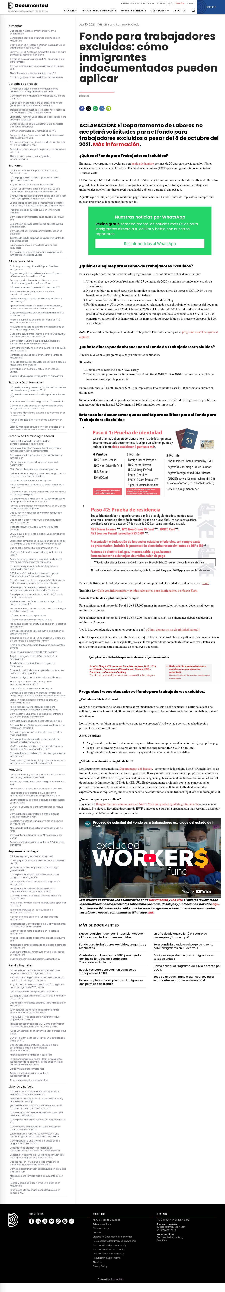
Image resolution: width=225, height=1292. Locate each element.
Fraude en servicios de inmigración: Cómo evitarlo (37, 401)
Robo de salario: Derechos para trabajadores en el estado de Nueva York (37, 136)
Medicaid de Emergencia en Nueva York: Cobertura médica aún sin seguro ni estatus (37, 979)
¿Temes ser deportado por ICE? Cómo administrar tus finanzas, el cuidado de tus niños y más (37, 1025)
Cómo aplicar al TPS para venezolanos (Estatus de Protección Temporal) (37, 726)
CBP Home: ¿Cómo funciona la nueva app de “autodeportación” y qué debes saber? (34, 575)
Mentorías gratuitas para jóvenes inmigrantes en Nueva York (36, 356)
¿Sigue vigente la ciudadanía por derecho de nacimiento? (34, 463)
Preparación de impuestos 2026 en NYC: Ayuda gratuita (35, 211)
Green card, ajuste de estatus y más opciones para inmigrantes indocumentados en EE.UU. (37, 762)
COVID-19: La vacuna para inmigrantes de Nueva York (36, 808)
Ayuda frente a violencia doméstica (29, 1080)
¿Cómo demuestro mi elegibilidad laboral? (173, 629)
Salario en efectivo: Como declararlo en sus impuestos (33, 246)
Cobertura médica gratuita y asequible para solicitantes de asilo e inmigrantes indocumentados (34, 1048)
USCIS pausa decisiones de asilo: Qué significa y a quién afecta (37, 535)
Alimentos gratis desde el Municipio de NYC (33, 73)
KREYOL (191, 3)
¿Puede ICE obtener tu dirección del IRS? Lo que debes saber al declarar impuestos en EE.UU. (35, 190)
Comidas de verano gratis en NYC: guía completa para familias (37, 60)
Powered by (111, 1279)
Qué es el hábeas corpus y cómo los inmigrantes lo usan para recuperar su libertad (37, 475)
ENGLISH (161, 3)
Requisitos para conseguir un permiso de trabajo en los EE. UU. (38, 150)
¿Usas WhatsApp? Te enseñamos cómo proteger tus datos (38, 1032)
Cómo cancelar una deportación (28, 615)
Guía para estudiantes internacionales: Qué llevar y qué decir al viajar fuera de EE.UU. (37, 335)
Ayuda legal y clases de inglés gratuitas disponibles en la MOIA (38, 904)
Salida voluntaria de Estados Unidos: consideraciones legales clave (30, 442)
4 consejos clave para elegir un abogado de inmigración (34, 918)
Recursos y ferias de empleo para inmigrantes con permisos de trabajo (111, 982)
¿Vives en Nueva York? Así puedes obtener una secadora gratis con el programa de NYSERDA (34, 1135)
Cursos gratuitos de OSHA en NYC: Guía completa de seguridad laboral (36, 125)
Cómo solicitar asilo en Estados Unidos (31, 619)
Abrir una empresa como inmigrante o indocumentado (30, 158)
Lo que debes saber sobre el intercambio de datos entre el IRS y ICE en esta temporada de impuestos (37, 204)
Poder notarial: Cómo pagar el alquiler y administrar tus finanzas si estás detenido (38, 925)
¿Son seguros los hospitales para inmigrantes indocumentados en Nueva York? (34, 1011)
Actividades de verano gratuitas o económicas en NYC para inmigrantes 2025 (37, 328)
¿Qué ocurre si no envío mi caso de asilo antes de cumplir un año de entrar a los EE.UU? (36, 748)
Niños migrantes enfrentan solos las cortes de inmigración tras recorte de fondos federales (34, 589)
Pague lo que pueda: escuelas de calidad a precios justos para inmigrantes (38, 363)
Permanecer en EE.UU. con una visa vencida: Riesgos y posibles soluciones (38, 610)
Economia (15, 165)
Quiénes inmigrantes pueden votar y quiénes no (35, 677)
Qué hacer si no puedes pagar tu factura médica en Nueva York (38, 1004)
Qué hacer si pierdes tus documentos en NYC (34, 548)
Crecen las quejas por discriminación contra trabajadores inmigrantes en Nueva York (34, 90)
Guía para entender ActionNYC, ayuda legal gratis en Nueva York (37, 953)
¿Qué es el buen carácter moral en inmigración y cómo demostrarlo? (36, 603)
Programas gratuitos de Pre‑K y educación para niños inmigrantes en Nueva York (35, 275)
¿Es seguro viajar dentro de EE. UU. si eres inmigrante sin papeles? (38, 997)
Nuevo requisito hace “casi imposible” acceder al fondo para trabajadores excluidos (111, 935)
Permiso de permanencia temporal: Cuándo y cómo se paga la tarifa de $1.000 (38, 507)
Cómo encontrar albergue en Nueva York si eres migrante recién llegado (35, 1128)
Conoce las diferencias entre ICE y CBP (30, 480)
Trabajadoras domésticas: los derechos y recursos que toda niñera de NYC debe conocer (37, 111)
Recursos (84, 95)
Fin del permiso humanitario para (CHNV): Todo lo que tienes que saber (36, 596)
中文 (170, 3)
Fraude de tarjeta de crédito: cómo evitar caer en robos (36, 421)
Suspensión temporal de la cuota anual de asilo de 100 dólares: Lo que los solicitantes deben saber (37, 542)
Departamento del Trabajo (135, 768)
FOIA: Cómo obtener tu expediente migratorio (34, 469)
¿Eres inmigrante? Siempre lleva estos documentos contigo (37, 646)
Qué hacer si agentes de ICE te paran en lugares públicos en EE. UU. (36, 521)
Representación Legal (23, 851)
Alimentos (15, 26)
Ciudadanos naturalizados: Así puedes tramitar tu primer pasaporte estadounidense (37, 500)
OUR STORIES (158, 10)
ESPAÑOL (180, 3)
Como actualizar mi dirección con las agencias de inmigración (37, 755)
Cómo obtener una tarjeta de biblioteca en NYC (35, 287)
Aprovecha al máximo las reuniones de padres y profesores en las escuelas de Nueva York (36, 307)
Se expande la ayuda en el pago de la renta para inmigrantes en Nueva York (183, 946)
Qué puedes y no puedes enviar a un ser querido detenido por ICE (36, 514)
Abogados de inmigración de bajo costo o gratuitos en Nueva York (38, 946)
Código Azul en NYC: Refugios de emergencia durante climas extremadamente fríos (34, 1163)
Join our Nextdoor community (109, 1249)
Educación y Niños (20, 261)
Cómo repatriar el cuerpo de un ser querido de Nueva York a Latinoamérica (34, 740)
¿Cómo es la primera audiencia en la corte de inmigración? (34, 932)
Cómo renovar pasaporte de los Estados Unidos (36, 721)
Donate (97, 1232)
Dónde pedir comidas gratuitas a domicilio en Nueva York (35, 39)
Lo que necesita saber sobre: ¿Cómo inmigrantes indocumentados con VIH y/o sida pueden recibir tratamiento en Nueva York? (36, 1062)
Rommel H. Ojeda (127, 25)
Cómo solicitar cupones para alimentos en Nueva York (37, 67)
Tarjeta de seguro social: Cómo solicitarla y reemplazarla (33, 658)
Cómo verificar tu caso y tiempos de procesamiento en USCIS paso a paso (38, 493)
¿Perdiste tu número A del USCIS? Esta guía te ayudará (34, 528)
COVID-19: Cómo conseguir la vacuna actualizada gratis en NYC (37, 1039)
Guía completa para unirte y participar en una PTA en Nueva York (37, 314)
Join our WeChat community (108, 1253)
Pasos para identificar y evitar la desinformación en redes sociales (38, 414)
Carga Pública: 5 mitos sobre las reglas (31, 688)
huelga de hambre (142, 163)
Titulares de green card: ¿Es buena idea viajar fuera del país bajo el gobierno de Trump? (37, 639)
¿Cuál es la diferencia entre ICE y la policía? (33, 652)
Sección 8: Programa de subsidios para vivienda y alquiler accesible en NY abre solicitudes (37, 1156)
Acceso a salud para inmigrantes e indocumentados (29, 1074)
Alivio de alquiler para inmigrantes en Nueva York (36, 788)
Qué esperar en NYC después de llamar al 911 (34, 991)
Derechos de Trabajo (23, 84)
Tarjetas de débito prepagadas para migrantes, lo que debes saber (37, 239)
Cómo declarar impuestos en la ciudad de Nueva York (37, 218)
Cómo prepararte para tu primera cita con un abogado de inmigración (34, 876)
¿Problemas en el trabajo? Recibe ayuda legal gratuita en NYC (34, 869)
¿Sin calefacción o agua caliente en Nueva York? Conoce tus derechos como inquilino (36, 1107)
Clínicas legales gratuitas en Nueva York (31, 856)
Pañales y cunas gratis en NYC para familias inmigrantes (34, 268)
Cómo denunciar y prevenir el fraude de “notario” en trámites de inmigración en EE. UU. (38, 389)
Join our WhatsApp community (109, 1245)
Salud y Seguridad (20, 965)
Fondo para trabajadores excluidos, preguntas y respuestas (112, 946)
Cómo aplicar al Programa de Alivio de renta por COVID (36, 836)
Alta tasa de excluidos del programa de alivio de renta (36, 829)
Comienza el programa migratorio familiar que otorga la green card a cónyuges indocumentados (38, 694)
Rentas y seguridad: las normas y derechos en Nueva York (35, 1184)
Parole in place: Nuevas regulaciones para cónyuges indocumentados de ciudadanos (34, 708)
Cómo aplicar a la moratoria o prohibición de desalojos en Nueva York (34, 815)
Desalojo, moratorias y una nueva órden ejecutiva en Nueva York (36, 822)
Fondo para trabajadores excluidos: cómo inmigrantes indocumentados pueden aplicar (35, 794)
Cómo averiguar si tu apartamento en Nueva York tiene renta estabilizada (36, 1114)
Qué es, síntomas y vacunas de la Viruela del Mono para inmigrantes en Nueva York (37, 776)
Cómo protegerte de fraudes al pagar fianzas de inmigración (36, 456)
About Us (97, 1262)
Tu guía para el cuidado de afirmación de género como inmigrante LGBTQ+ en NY (37, 986)
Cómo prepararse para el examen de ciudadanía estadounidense (37, 632)
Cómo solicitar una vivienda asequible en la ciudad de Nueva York (38, 1170)
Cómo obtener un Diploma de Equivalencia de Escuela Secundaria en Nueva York (35, 342)
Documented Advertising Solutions (170, 1239)
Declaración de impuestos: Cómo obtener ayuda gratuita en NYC (36, 225)
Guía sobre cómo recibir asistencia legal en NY (35, 959)
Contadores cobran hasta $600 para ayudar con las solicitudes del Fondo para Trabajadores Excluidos (110, 958)
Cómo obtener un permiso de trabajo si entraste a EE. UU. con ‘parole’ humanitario (36, 715)
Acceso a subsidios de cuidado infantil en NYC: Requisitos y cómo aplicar (35, 321)
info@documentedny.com (171, 1226)
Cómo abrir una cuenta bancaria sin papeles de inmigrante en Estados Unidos (36, 253)
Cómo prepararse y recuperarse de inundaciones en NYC (38, 1121)
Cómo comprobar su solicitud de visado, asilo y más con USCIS (36, 733)
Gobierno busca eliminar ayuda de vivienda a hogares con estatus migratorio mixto (35, 972)
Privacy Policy (100, 1266)
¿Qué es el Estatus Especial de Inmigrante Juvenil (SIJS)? (36, 553)
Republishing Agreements (106, 1257)
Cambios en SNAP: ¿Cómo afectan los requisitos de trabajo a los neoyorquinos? (37, 46)
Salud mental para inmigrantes (27, 1068)
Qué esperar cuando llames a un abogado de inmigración (35, 883)
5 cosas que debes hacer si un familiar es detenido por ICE (37, 862)
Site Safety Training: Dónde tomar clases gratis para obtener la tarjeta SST (38, 118)
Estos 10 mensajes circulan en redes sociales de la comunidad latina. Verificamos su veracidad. (37, 428)
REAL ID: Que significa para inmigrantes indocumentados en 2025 (31, 683)
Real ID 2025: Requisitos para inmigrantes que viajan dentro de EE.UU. (34, 1018)
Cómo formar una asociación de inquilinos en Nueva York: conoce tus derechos (35, 1093)
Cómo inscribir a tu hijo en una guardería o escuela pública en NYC (38, 349)
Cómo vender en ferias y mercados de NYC (33, 131)
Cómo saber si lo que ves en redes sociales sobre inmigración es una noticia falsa (36, 407)
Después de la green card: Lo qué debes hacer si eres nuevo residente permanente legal (36, 560)
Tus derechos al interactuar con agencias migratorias (32, 665)
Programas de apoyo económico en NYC (32, 184)
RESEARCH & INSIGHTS (133, 10)
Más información (116, 144)
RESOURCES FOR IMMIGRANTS (99, 10)
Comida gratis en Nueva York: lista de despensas (36, 77)
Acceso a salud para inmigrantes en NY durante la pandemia (37, 843)
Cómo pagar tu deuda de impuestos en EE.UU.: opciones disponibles (35, 179)
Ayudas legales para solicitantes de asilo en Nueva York (37, 939)
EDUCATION (71, 10)
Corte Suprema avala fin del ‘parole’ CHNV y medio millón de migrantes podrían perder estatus (37, 582)
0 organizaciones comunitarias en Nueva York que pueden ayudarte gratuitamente (147, 804)
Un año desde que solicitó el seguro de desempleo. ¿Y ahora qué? (37, 801)
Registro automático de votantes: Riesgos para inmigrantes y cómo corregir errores (35, 449)
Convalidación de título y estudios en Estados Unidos (35, 370)
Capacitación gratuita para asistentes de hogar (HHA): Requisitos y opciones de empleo (36, 104)
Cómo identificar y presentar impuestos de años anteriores (36, 232)
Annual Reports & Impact (106, 1220)
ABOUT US (180, 10)
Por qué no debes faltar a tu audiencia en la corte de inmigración (38, 625)
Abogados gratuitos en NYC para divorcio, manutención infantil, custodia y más (32, 890)
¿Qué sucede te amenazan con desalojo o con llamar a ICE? (35, 1191)
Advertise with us (102, 1224)
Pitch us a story (101, 1228)
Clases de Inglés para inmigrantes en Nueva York (36, 376)
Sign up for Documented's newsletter (112, 1236)
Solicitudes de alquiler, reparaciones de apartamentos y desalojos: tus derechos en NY (35, 1149)
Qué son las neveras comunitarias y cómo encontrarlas (33, 32)
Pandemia (15, 770)
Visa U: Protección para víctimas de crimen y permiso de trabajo (34, 701)
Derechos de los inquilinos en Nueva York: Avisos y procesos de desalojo (36, 1100)
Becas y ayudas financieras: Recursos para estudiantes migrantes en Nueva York (33, 282)
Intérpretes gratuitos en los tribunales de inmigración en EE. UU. (31, 911)
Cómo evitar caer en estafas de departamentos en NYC (37, 396)
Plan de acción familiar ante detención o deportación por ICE (32, 293)
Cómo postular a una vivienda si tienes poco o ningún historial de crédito (35, 1142)
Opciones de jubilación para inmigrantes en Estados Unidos (33, 172)
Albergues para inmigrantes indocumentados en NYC (36, 1177)
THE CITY (103, 25)
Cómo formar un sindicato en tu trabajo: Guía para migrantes (37, 97)
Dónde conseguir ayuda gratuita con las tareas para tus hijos (36, 300)
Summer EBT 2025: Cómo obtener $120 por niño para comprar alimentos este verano (38, 53)
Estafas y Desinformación (26, 382)
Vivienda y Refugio (20, 1087)
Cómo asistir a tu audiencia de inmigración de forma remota (35, 897)
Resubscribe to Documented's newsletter (114, 1241)
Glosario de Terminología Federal (31, 436)
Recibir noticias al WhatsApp (150, 243)
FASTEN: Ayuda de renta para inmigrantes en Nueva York (37, 783)
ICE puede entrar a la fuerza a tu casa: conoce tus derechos (37, 486)
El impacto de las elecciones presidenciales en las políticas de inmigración (37, 672)
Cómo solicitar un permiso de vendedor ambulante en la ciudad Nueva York (37, 143)
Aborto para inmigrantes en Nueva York (31, 1054)
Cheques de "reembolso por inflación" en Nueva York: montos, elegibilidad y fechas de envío (38, 197)
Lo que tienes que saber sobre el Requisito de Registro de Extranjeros (34, 567)
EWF (205, 583)
